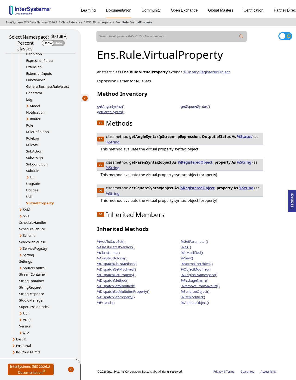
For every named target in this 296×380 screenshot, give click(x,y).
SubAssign (34, 157)
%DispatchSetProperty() (116, 297)
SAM (26, 209)
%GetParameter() (194, 241)
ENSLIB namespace (98, 22)
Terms (230, 372)
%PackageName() (195, 280)
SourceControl (34, 267)
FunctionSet (35, 80)
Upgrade (33, 183)
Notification (35, 112)
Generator (34, 92)
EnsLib (21, 339)
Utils (29, 196)
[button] (100, 122)
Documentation (118, 10)
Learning (88, 10)
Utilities (32, 190)
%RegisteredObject (195, 162)
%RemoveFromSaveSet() (200, 285)
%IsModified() (192, 252)
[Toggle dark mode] (285, 36)
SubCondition (37, 164)
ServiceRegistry (35, 248)
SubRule (32, 170)
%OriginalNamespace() (199, 274)
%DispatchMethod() (113, 280)
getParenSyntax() (110, 111)
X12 (26, 332)
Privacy (218, 372)
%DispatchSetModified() (116, 285)
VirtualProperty (141, 22)
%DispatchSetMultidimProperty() (123, 291)
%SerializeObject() (195, 291)
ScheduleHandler (32, 222)
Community (151, 10)
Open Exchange (184, 10)
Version (25, 326)
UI (32, 177)
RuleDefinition (37, 131)
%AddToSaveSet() (111, 241)
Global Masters (220, 10)
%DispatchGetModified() (116, 269)
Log (29, 99)
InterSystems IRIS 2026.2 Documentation (32, 369)
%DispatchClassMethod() (117, 263)
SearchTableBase (32, 242)
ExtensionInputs (39, 73)
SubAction (34, 151)
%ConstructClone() (111, 258)
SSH (26, 216)
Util (25, 313)
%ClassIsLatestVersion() (116, 247)
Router (35, 118)
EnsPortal (23, 345)
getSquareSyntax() (195, 106)
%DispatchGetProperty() (116, 274)
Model (35, 105)
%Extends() (106, 302)
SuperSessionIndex (34, 306)
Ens (118, 22)
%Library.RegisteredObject (206, 72)
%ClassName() (108, 252)
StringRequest (30, 287)
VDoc (27, 319)
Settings (25, 261)
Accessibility (268, 372)
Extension (34, 67)
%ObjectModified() (196, 269)
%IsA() (186, 247)
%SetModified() (193, 297)
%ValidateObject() (195, 302)
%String (113, 142)
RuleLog (32, 138)
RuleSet (32, 144)
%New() (187, 258)
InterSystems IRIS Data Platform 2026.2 (31, 22)
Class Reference (71, 22)
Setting (28, 254)
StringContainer (31, 280)
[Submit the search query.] (241, 36)
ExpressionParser (40, 60)
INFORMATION (28, 352)
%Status (244, 136)
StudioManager (31, 300)
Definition (34, 54)
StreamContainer (32, 274)
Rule (125, 22)
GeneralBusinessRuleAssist (47, 86)
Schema (29, 235)
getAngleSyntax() (110, 106)
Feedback (292, 199)
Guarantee (247, 372)
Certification (254, 10)
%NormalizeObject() (197, 263)
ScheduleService (32, 229)
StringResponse (31, 293)
